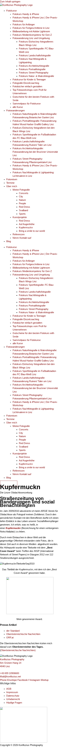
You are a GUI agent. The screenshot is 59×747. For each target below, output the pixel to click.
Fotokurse (11, 10)
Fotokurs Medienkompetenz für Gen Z (32, 35)
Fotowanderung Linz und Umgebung (31, 38)
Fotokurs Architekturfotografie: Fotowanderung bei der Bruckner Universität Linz (35, 152)
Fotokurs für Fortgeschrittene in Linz (31, 28)
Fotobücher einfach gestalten (27, 86)
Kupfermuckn (26, 227)
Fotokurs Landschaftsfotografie (35, 55)
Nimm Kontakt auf (22, 238)
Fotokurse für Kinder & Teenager (29, 79)
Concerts (23, 193)
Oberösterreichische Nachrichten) (18, 650)
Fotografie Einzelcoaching (26, 83)
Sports (22, 214)
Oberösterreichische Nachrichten (23, 634)
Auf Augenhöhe (26, 224)
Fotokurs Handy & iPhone (26, 14)
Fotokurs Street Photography (33, 72)
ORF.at (10, 637)
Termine (10, 183)
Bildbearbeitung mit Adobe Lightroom (31, 31)
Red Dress (24, 207)
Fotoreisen (11, 179)
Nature (22, 200)
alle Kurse (18, 107)
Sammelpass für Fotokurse (27, 103)
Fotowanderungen (15, 110)
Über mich (11, 186)
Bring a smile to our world (32, 231)
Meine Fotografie (21, 190)
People (22, 203)
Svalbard (23, 210)
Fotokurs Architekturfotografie (34, 66)
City (21, 196)
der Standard (13, 631)
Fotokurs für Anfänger (24, 24)
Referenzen (19, 234)
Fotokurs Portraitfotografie (32, 69)
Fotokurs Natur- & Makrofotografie (36, 76)
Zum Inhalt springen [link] (10, 1)
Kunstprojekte (20, 217)
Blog (8, 241)
